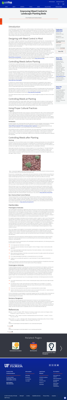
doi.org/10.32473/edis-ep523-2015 (60, 41)
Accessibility (28, 379)
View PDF (60, 51)
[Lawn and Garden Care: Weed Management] (51, 346)
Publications (59, 6)
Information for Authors (56, 376)
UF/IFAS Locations (43, 377)
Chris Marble (62, 48)
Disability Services (36, 395)
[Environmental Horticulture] (15, 345)
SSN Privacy (7, 397)
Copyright (27, 380)
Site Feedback (9, 382)
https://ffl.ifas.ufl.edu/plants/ (15, 57)
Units (38, 6)
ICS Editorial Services (56, 381)
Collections (48, 6)
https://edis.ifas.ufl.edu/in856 (34, 92)
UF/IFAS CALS (42, 380)
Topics (30, 6)
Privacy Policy (46, 395)
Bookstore (27, 377)
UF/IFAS (41, 379)
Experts (22, 6)
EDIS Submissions (57, 378)
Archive (28, 395)
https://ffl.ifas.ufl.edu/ (39, 58)
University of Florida (60, 1)
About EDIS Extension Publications (56, 385)
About (14, 6)
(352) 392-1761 (10, 383)
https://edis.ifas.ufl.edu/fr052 (46, 192)
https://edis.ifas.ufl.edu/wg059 (15, 80)
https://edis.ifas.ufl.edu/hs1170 (27, 202)
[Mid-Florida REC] (33, 345)
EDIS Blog (27, 375)
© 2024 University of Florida (10, 395)
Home (6, 6)
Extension (41, 384)
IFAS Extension (52, 1)
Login (63, 3)
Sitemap (21, 395)
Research (41, 382)
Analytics (54, 395)
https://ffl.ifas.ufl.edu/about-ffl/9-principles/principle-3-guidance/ (23, 126)
